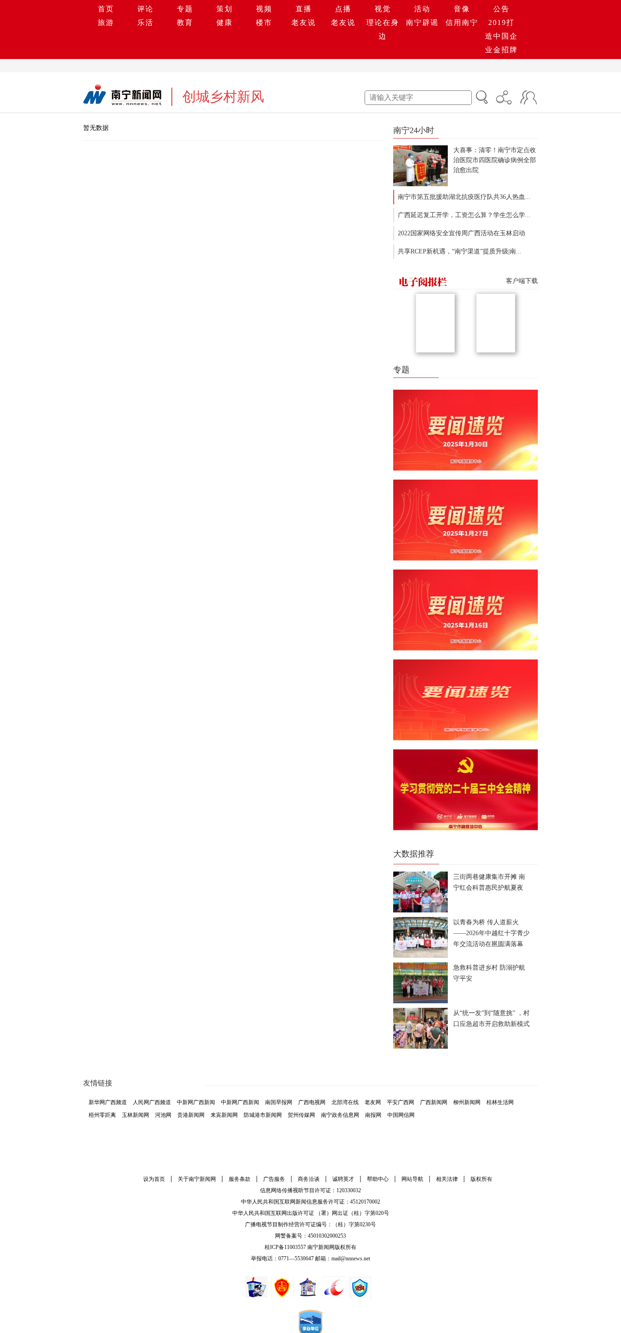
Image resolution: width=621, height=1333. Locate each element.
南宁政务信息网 (340, 1115)
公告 (501, 9)
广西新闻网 (433, 1102)
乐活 (145, 22)
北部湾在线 (345, 1102)
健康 (224, 22)
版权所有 (481, 1179)
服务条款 (239, 1179)
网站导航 (412, 1179)
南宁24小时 (413, 130)
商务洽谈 (309, 1179)
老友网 (373, 1102)
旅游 (106, 22)
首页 (106, 9)
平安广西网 (400, 1102)
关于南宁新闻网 (197, 1179)
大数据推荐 (413, 853)
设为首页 (154, 1179)
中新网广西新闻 (196, 1102)
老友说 (303, 22)
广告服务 (274, 1179)
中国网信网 (401, 1115)
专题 (185, 9)
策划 (224, 9)
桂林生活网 (500, 1102)
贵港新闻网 (191, 1115)
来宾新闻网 (224, 1115)
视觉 (383, 9)
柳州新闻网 (467, 1102)
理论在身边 (382, 29)
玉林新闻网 (135, 1115)
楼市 (264, 22)
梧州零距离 (102, 1115)
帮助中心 (378, 1179)
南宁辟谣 (422, 22)
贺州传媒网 (301, 1115)
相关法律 (447, 1179)
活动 (422, 9)
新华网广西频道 (108, 1102)
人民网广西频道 (152, 1102)
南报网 (373, 1115)
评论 (145, 9)
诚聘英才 (343, 1179)
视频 (264, 9)
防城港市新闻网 (263, 1115)
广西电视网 (312, 1102)
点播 (343, 9)
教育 (185, 22)
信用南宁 (462, 22)
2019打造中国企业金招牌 (501, 36)
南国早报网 (278, 1102)
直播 (303, 9)
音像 (462, 9)
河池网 (163, 1115)
